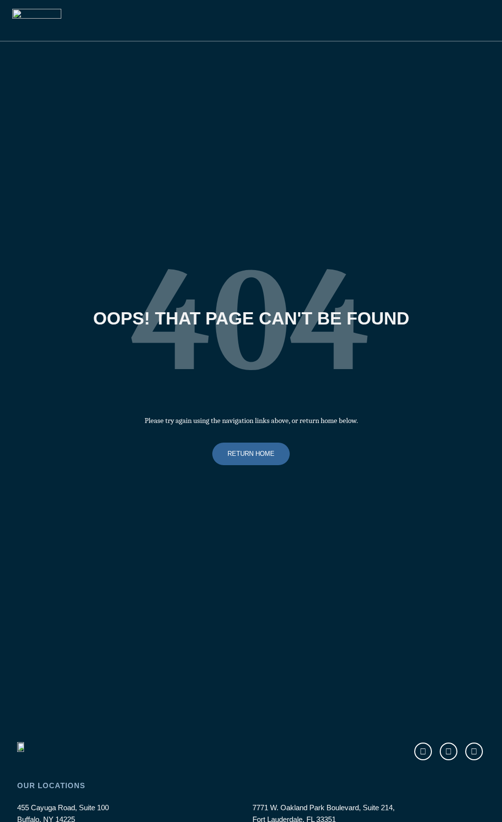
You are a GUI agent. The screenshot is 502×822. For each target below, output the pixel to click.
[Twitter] (448, 751)
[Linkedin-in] (474, 751)
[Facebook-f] (423, 751)
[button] (456, 25)
